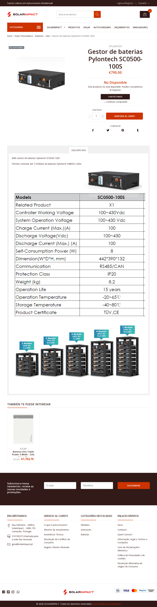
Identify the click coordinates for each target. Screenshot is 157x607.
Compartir (115, 126)
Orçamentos (121, 27)
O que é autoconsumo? (55, 524)
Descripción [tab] (78, 150)
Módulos (85, 524)
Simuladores (140, 27)
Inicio (9, 35)
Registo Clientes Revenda (56, 547)
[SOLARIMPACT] (22, 14)
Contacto (122, 529)
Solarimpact (54, 27)
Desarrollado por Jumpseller (107, 603)
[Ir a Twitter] (8, 592)
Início (120, 524)
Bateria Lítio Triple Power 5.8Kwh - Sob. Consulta (23, 454)
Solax (86, 27)
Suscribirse (133, 485)
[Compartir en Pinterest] (122, 130)
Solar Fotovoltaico (24, 35)
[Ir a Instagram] (12, 592)
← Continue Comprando (115, 101)
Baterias (39, 35)
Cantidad (97, 110)
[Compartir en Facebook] (93, 130)
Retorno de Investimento (56, 529)
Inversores (86, 529)
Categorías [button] (16, 27)
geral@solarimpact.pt (22, 544)
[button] (144, 3)
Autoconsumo (102, 27)
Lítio (48, 35)
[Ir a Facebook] (3, 592)
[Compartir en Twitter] (108, 130)
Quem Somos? (125, 534)
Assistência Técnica (53, 534)
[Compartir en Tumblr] (138, 130)
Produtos (74, 27)
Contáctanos (115, 96)
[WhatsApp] (18, 592)
